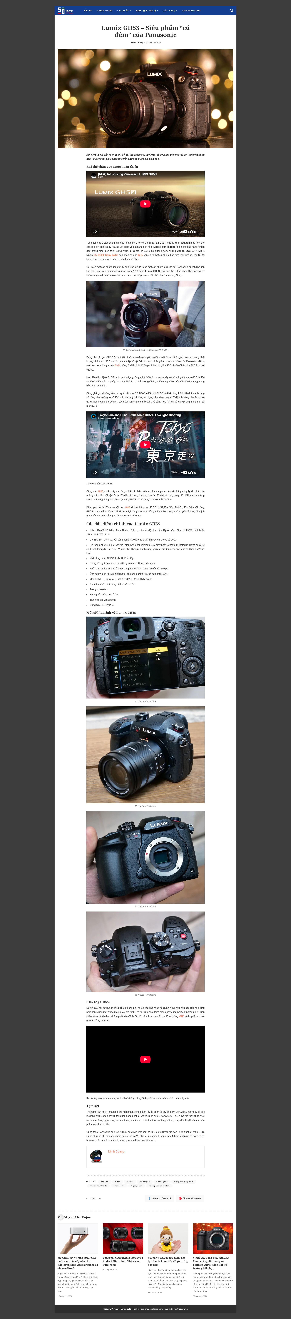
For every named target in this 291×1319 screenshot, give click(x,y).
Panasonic (120, 1186)
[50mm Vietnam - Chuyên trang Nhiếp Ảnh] (68, 10)
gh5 (118, 1182)
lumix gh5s (162, 1182)
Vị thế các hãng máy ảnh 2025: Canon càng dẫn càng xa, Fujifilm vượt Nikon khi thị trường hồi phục (211, 1263)
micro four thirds (99, 1186)
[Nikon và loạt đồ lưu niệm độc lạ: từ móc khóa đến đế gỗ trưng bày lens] (168, 1238)
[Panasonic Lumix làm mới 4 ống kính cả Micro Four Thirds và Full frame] (123, 1238)
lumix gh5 (145, 1182)
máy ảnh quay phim (184, 1182)
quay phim (137, 1186)
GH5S (130, 1182)
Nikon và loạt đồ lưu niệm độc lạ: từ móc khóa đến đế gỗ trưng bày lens (168, 1261)
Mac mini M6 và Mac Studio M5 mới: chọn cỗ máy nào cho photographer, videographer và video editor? (78, 1263)
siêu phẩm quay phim (160, 1186)
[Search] (231, 10)
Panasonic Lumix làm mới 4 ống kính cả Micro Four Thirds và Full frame (123, 1261)
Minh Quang (137, 43)
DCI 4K (105, 1182)
